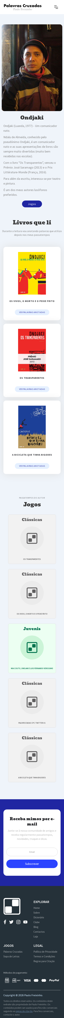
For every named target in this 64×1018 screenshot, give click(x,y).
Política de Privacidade (45, 951)
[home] (22, 7)
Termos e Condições (44, 956)
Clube (36, 922)
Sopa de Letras (11, 956)
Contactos (39, 931)
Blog (35, 927)
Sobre (36, 912)
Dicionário (38, 917)
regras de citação (24, 1011)
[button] (56, 7)
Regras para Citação (44, 961)
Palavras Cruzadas (13, 951)
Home (36, 907)
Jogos (32, 204)
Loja (35, 936)
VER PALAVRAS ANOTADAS (32, 312)
